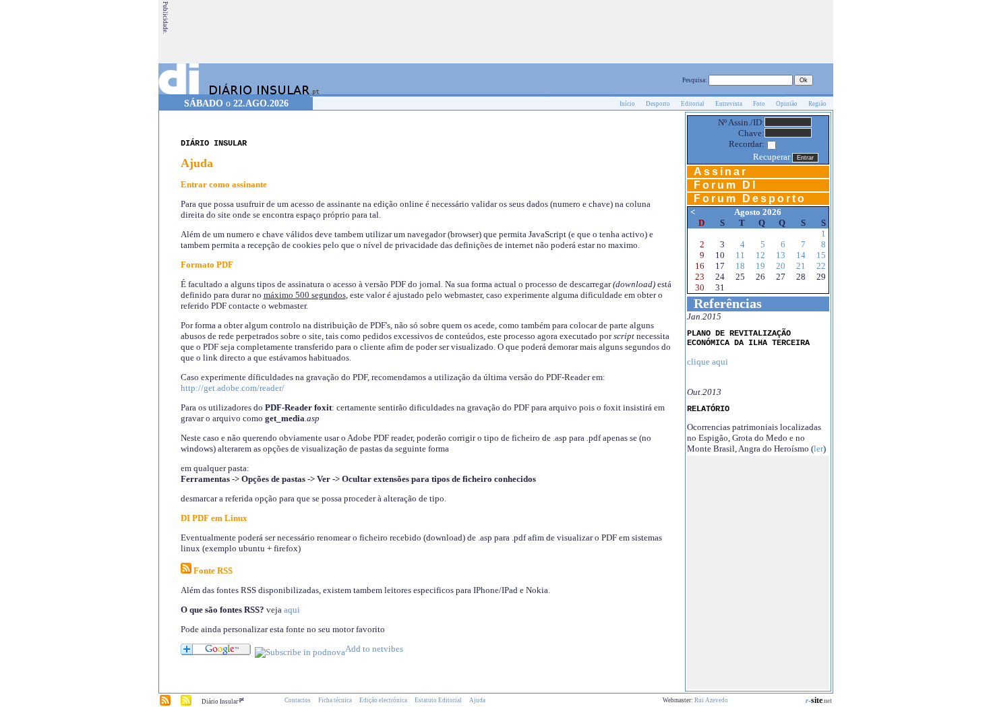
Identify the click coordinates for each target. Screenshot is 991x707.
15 (821, 255)
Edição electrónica (383, 700)
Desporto (658, 103)
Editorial (692, 103)
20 (780, 266)
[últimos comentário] (186, 703)
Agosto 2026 (757, 212)
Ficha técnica (335, 700)
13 (780, 255)
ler (818, 448)
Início (627, 103)
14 (801, 255)
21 (801, 266)
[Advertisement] (586, 31)
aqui (292, 610)
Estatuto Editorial (438, 700)
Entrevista (728, 103)
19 (760, 266)
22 (821, 266)
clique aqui (707, 362)
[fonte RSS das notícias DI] (165, 703)
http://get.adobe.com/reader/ (232, 388)
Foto (759, 103)
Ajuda (477, 700)
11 (740, 255)
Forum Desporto (750, 198)
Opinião (787, 103)
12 (760, 255)
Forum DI (725, 185)
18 (740, 266)
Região (817, 103)
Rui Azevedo (711, 700)
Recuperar (771, 157)
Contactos (297, 700)
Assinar (721, 171)
